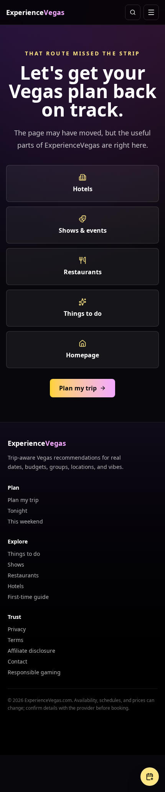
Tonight (17, 510)
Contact (17, 661)
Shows (16, 564)
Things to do (83, 313)
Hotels (82, 189)
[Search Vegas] (132, 12)
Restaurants (83, 272)
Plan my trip (78, 388)
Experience (35, 12)
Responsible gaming (34, 672)
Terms (15, 640)
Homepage (82, 355)
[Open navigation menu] (151, 12)
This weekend (25, 521)
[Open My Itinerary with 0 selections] (149, 776)
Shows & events (83, 230)
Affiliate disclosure (31, 650)
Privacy (17, 629)
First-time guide (28, 596)
